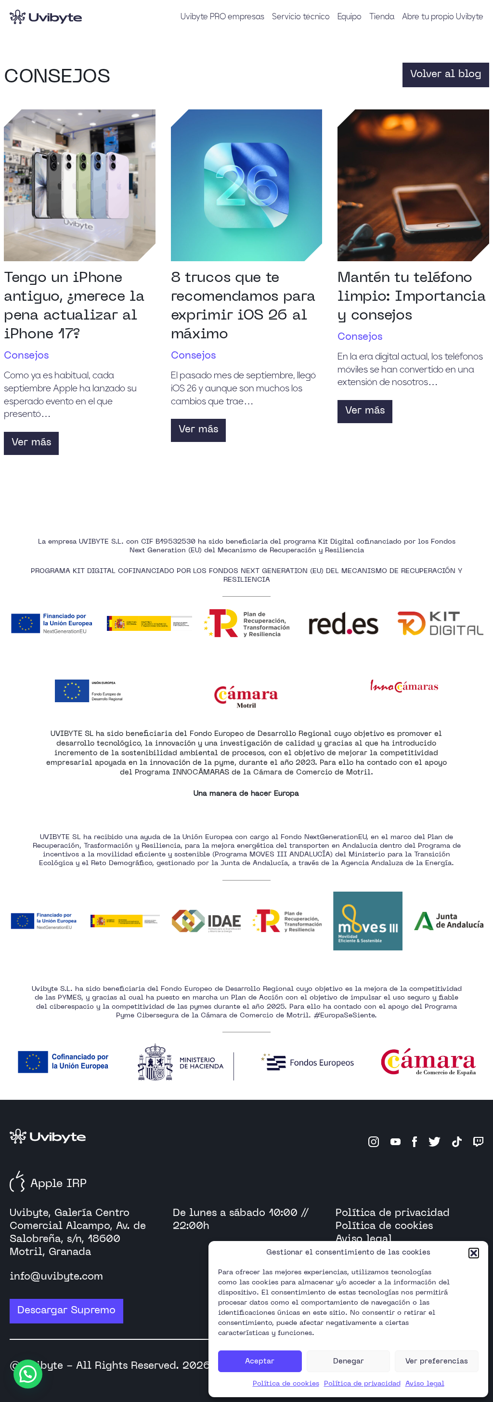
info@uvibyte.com (56, 1277)
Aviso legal (424, 1384)
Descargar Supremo (66, 1311)
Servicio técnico (301, 16)
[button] (474, 1253)
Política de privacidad (362, 1384)
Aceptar (259, 1361)
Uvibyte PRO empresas (222, 16)
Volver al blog (445, 75)
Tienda (381, 16)
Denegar (348, 1361)
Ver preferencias (436, 1361)
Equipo (349, 16)
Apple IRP (58, 1184)
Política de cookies (286, 1384)
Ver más (31, 443)
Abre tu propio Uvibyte (442, 16)
